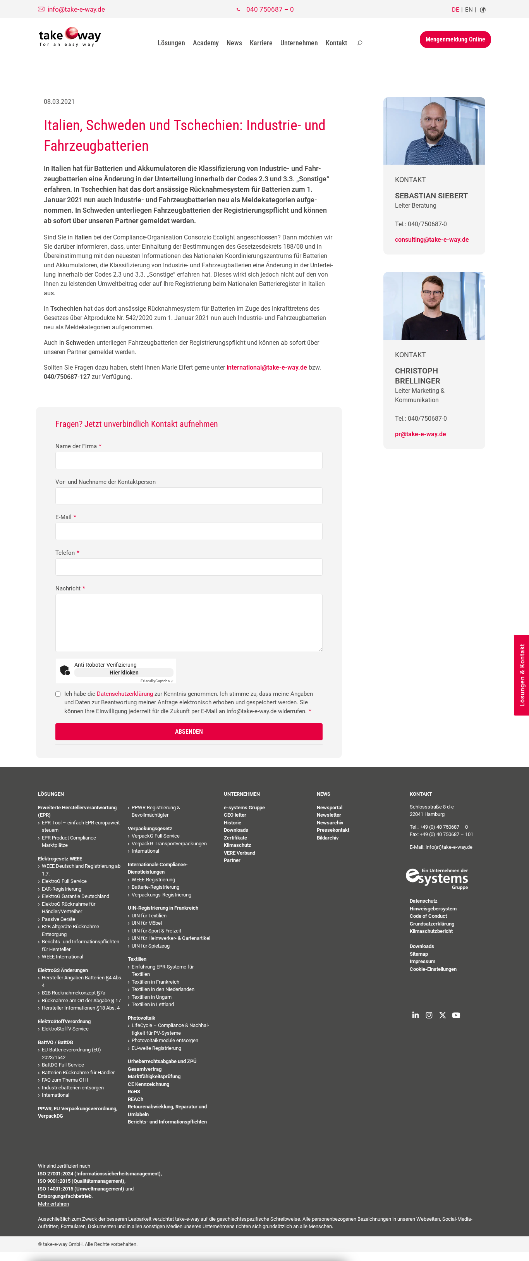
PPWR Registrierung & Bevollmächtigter (156, 811)
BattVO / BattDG (55, 1042)
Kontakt (336, 43)
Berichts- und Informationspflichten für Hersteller (80, 945)
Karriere (261, 43)
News (234, 43)
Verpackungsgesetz (150, 828)
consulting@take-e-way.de (432, 239)
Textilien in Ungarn (152, 997)
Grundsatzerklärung (432, 924)
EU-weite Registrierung (156, 1048)
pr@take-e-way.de (420, 434)
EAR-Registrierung (61, 889)
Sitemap (419, 954)
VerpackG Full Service (156, 836)
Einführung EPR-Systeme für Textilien (163, 970)
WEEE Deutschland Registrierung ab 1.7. (81, 870)
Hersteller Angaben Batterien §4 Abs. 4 (82, 981)
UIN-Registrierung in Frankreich (163, 908)
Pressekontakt (333, 830)
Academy (206, 43)
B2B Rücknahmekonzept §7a (73, 993)
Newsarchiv (330, 823)
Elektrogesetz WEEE (60, 859)
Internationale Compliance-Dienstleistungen (158, 868)
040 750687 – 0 (270, 9)
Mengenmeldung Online (455, 39)
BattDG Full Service (63, 1065)
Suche (360, 43)
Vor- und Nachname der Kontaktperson (105, 481)
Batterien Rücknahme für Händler (78, 1072)
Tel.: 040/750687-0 (421, 224)
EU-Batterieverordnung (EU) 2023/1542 (71, 1053)
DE (455, 9)
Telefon (67, 552)
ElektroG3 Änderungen (63, 970)
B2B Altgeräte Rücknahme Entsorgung (70, 930)
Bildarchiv (328, 838)
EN (469, 9)
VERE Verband (239, 853)
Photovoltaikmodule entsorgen (165, 1040)
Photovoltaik (141, 1018)
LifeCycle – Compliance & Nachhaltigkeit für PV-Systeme (170, 1029)
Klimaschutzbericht (431, 931)
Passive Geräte (58, 919)
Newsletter (329, 815)
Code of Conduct (428, 916)
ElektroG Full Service (64, 881)
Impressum (422, 961)
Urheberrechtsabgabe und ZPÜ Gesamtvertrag (162, 1065)
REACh (135, 1099)
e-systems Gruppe (244, 807)
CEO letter (235, 815)
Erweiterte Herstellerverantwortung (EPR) (77, 811)
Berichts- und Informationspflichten (167, 1122)
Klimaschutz (237, 845)
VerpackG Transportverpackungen (169, 843)
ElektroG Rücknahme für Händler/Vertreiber (68, 908)
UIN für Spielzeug (151, 946)
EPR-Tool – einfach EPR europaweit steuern (81, 826)
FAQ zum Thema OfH (65, 1080)
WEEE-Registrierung (153, 880)
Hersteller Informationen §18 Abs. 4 (81, 1008)
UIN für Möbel (147, 923)
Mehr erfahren (53, 1204)
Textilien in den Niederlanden (163, 989)
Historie (232, 823)
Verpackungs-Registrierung (161, 895)
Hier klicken (124, 672)
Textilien (137, 959)
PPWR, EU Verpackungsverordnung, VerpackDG (77, 1112)
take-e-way (70, 36)
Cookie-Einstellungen (433, 969)
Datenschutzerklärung (125, 693)
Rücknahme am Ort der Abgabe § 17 (81, 1000)
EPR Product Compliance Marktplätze (69, 841)
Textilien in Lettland (153, 1004)
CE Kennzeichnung (148, 1084)
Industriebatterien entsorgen (73, 1088)
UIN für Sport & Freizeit (156, 931)
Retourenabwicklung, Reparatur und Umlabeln (167, 1110)
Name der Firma (78, 446)
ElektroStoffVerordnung (64, 1021)
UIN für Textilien (149, 916)
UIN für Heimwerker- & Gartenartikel (171, 938)
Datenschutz (424, 901)
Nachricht (70, 588)
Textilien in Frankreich (155, 982)
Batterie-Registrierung (155, 887)
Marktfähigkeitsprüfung (154, 1076)
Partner (232, 860)
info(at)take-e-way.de (449, 847)
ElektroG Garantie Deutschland (75, 896)
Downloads (236, 830)
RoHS (134, 1091)
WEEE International (62, 957)
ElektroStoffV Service (65, 1029)
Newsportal (329, 807)
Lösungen (171, 43)
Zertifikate (235, 838)
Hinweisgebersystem (433, 909)
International (55, 1095)
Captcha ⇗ (157, 681)
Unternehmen (299, 43)
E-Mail (65, 517)
